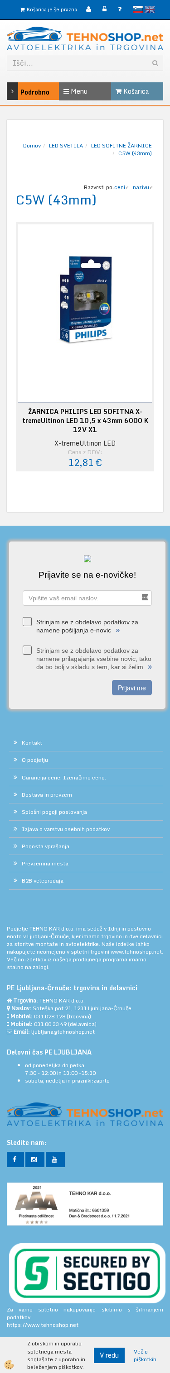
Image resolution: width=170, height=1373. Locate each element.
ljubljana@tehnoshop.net (63, 1031)
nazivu (141, 187)
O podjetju (35, 759)
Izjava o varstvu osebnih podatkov (66, 829)
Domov (32, 145)
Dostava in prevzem (47, 794)
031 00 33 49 (50, 1024)
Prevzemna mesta (45, 863)
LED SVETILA (66, 145)
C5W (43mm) (135, 153)
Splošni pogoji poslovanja (54, 812)
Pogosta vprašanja (45, 846)
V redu (109, 1355)
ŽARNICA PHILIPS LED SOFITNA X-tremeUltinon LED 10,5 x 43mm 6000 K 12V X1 (85, 420)
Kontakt (32, 742)
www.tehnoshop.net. (137, 951)
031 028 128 (49, 1016)
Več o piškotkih (145, 1355)
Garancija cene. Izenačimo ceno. (64, 777)
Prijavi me (132, 687)
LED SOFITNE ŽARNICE (121, 145)
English (150, 9)
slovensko (138, 9)
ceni (119, 187)
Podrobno (24, 92)
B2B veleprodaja (42, 880)
